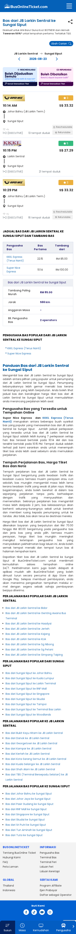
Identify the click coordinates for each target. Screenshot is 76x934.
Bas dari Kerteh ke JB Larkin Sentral (28, 754)
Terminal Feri (48, 862)
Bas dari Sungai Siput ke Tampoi (26, 704)
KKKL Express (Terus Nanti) (15, 258)
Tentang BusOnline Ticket (19, 853)
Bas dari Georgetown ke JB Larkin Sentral (31, 743)
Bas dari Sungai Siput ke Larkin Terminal (31, 683)
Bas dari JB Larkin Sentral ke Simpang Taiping (34, 655)
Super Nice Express (13, 269)
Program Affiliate (51, 885)
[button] (20, 76)
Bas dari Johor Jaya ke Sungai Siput (28, 799)
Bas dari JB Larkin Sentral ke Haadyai (28, 623)
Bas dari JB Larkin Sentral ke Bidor (26, 608)
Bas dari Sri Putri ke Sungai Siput (26, 825)
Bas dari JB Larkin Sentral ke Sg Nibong (30, 644)
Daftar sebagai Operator (56, 895)
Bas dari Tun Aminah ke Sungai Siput (29, 830)
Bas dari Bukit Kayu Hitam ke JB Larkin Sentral (34, 733)
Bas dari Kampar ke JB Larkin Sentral (28, 748)
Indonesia (9, 890)
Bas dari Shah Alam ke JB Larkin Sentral (30, 769)
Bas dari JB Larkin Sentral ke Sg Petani (29, 649)
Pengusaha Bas (49, 853)
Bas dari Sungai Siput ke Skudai (25, 699)
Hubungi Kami (11, 857)
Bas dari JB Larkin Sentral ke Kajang (28, 634)
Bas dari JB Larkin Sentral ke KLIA (26, 639)
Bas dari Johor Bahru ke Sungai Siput (29, 793)
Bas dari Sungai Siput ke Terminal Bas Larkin (33, 709)
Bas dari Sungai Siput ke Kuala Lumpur (30, 678)
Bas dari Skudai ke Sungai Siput (25, 819)
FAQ (5, 862)
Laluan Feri (46, 867)
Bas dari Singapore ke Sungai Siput (27, 814)
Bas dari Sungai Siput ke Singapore (27, 694)
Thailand (8, 885)
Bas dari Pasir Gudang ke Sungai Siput (29, 804)
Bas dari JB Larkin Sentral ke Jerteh (27, 629)
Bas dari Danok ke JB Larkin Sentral (27, 738)
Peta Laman (10, 867)
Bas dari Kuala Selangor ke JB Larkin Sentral (33, 764)
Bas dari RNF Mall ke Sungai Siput (26, 809)
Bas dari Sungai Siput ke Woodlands (28, 714)
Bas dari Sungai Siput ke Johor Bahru (29, 673)
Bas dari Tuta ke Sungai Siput (24, 835)
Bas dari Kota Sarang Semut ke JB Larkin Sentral (36, 759)
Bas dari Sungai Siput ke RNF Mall (26, 688)
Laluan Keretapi (50, 871)
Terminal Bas (48, 857)
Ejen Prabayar (48, 890)
